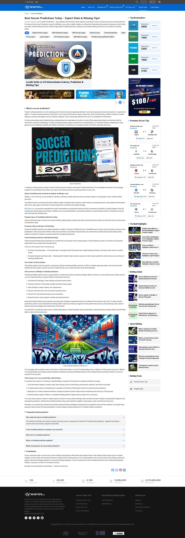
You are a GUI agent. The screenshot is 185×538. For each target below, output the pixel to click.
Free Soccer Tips (81, 504)
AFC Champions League (61, 37)
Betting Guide (136, 272)
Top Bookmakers (137, 18)
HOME (83, 7)
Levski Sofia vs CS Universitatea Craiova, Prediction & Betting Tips (54, 84)
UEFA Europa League (78, 33)
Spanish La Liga (95, 33)
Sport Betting (136, 324)
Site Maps (138, 511)
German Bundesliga (110, 33)
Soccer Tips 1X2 (81, 507)
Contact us (139, 504)
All (27, 33)
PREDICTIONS (143, 7)
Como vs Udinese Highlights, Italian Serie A (150, 246)
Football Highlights (138, 224)
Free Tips (91, 7)
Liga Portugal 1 (45, 37)
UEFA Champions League (60, 33)
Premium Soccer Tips (139, 121)
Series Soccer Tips (116, 7)
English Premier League (40, 33)
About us (138, 500)
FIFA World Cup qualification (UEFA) (103, 37)
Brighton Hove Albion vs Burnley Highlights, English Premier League (150, 230)
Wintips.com (30, 209)
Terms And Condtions (142, 507)
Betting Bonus (106, 504)
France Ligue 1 (30, 37)
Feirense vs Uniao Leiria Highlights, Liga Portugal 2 (150, 254)
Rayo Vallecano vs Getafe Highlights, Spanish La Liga (151, 263)
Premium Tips (102, 7)
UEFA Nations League (80, 37)
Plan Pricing (154, 7)
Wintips (27, 13)
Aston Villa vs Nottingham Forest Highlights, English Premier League (150, 239)
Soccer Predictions (31, 22)
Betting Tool (131, 6)
